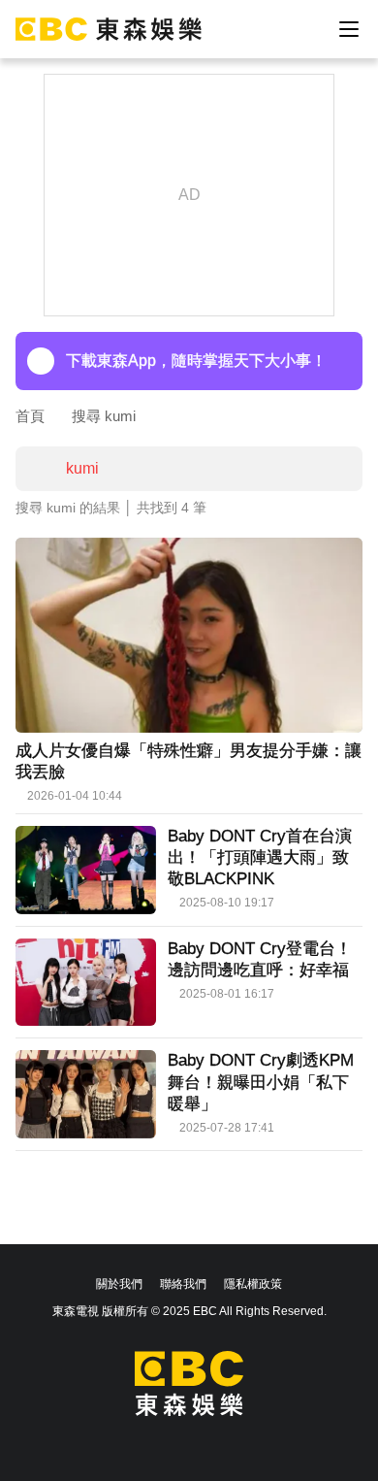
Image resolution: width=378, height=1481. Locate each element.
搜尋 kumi (104, 416)
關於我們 (119, 1284)
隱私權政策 (253, 1284)
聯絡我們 (183, 1284)
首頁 (30, 416)
